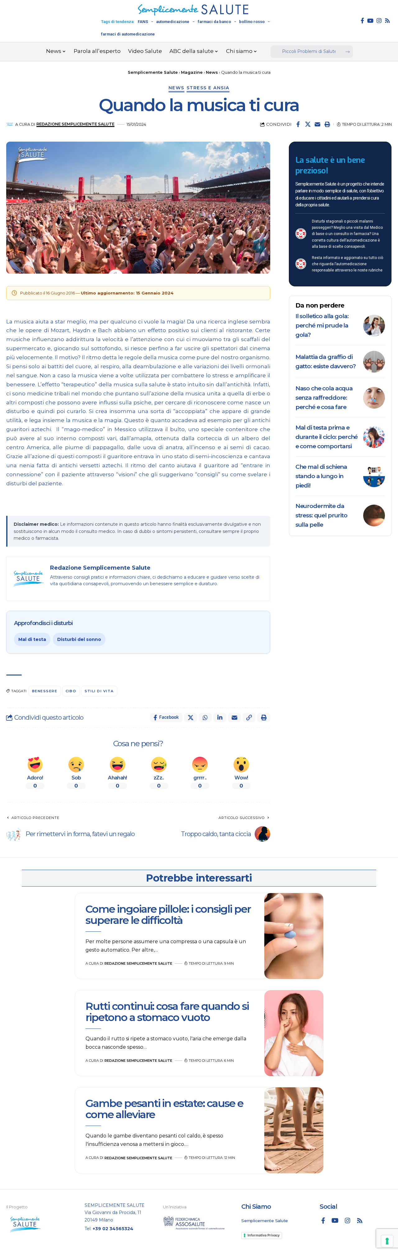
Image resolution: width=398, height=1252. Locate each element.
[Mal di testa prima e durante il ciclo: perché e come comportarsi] (374, 437)
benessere (45, 691)
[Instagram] (379, 20)
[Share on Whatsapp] (205, 717)
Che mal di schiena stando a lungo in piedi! (321, 476)
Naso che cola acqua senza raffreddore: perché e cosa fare (324, 398)
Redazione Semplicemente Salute (75, 124)
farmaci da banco (214, 21)
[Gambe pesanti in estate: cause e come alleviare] (293, 1130)
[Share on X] (307, 124)
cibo (71, 691)
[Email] (317, 124)
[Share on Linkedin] (219, 717)
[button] (327, 124)
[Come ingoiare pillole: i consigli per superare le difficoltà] (293, 936)
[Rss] (387, 20)
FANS (143, 21)
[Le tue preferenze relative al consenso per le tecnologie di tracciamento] (387, 1241)
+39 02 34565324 (113, 1228)
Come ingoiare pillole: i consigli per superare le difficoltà (168, 914)
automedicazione (172, 21)
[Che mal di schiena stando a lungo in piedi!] (374, 476)
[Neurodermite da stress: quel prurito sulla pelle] (374, 515)
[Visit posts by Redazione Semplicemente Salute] (9, 124)
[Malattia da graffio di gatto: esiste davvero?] (374, 362)
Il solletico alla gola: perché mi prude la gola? (322, 325)
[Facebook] (362, 20)
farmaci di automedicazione (128, 34)
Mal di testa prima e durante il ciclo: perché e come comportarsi (326, 437)
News (176, 88)
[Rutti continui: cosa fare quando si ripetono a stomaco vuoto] (293, 1033)
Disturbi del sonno (79, 639)
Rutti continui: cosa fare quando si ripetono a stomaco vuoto (167, 1012)
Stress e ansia (208, 88)
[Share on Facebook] (298, 124)
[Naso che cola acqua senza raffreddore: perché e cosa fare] (374, 398)
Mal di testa (32, 639)
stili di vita (99, 691)
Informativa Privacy (264, 1235)
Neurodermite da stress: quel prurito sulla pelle (321, 515)
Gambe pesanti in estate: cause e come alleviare (164, 1109)
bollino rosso (252, 21)
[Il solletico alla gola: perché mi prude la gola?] (374, 326)
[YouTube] (370, 20)
